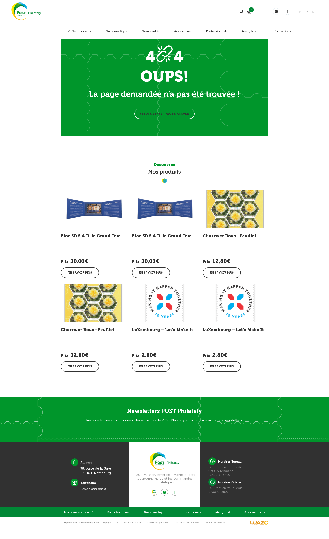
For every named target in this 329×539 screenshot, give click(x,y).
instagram (276, 11)
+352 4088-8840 (93, 489)
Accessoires (183, 31)
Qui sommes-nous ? (78, 512)
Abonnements (254, 512)
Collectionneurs (79, 31)
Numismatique (116, 31)
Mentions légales (132, 522)
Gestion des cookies (215, 522)
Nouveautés (151, 31)
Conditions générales (157, 522)
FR (299, 12)
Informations (281, 31)
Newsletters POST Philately (164, 411)
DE (314, 12)
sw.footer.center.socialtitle (154, 492)
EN (307, 12)
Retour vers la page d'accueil (164, 113)
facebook (287, 11)
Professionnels (217, 31)
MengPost (249, 31)
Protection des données (187, 522)
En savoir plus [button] (80, 272)
